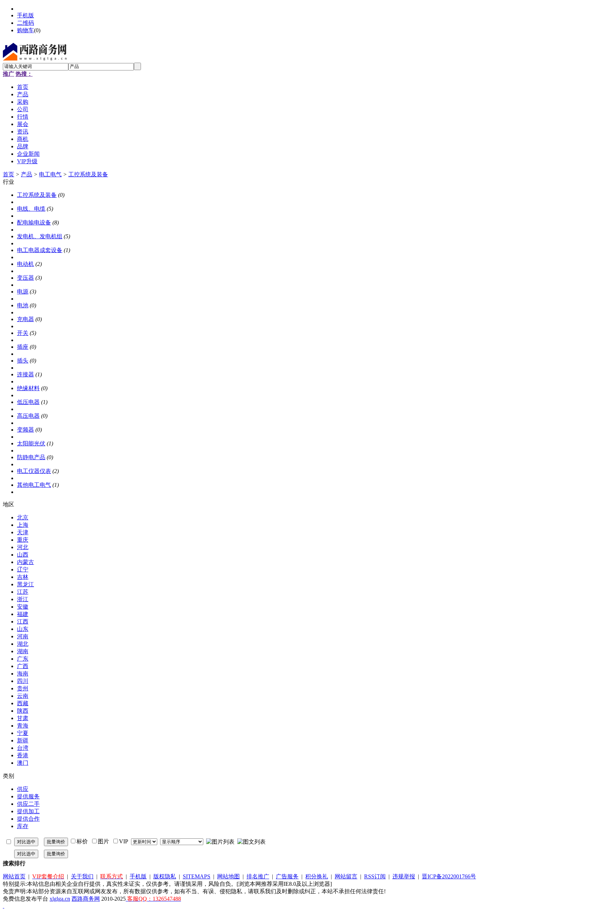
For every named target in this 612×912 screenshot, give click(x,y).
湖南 (22, 651)
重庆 (22, 540)
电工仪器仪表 (34, 471)
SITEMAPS (196, 876)
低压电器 (28, 402)
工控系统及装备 (88, 174)
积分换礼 (316, 876)
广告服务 (287, 876)
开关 (22, 333)
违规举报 (403, 876)
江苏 (22, 592)
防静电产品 (31, 457)
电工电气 (50, 174)
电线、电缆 (31, 209)
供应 (22, 789)
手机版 (25, 15)
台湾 (22, 748)
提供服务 (28, 796)
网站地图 (228, 876)
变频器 (25, 430)
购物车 (25, 30)
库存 (22, 826)
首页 (8, 174)
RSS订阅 (375, 876)
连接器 (25, 374)
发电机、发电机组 (39, 236)
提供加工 (28, 811)
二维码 (25, 23)
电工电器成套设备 (39, 250)
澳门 (22, 763)
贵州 (22, 688)
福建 (22, 614)
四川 (22, 681)
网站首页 (14, 876)
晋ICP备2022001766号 (449, 876)
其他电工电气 (34, 485)
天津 (22, 532)
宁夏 (22, 733)
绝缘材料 (28, 388)
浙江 (22, 599)
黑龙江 (25, 584)
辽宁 (22, 569)
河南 (22, 636)
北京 (22, 517)
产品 (26, 174)
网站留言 (346, 876)
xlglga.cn (60, 899)
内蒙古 (25, 562)
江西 (22, 622)
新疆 (22, 740)
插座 (22, 347)
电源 (22, 292)
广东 (22, 659)
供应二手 (28, 804)
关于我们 (82, 876)
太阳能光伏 (31, 443)
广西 (22, 666)
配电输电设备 (34, 223)
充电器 (25, 319)
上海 (22, 525)
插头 (22, 361)
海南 (22, 674)
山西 (22, 555)
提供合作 (28, 819)
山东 (22, 629)
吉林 (22, 577)
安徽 (22, 607)
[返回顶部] (3, 906)
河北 (22, 547)
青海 (22, 726)
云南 (22, 696)
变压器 (25, 278)
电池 (22, 305)
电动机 (25, 264)
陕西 (22, 711)
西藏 (22, 703)
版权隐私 (164, 876)
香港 (22, 755)
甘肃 (22, 718)
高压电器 (28, 416)
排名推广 (257, 876)
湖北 (22, 644)
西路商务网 (86, 899)
